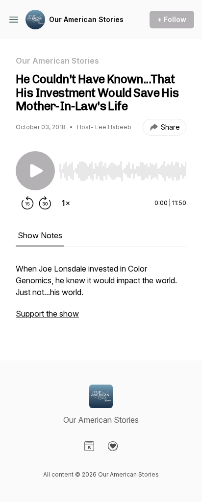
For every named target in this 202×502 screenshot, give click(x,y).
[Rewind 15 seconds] (27, 203)
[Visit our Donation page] (113, 446)
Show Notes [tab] (40, 235)
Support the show (47, 314)
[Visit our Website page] (89, 446)
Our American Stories (86, 19)
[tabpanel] (101, 296)
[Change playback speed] (66, 203)
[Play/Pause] (35, 170)
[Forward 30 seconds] (45, 203)
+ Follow (171, 19)
